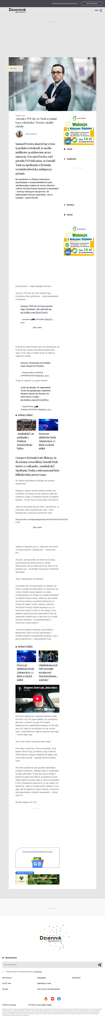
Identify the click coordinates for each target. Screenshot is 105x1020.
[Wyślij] (99, 965)
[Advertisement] (52, 40)
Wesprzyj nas (44, 983)
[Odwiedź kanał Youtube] (52, 998)
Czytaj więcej (38, 971)
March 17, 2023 (42, 375)
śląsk (69, 149)
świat (69, 215)
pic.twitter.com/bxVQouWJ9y (35, 399)
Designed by (6, 1005)
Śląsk (5, 989)
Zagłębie (41, 978)
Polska (70, 205)
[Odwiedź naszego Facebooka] (59, 998)
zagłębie (71, 159)
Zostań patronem (92, 3)
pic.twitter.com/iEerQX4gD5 (34, 312)
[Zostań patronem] (46, 998)
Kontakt (76, 978)
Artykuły (13, 68)
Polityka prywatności (48, 989)
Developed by (33, 1005)
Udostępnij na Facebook (25, 873)
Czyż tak (6, 983)
